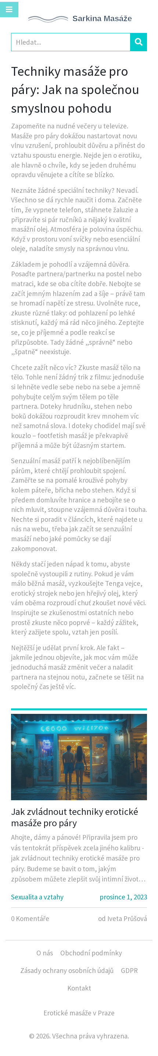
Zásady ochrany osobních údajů (67, 970)
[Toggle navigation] (9, 9)
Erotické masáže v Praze (79, 1012)
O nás (44, 952)
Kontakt (79, 988)
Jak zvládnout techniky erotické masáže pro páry (74, 817)
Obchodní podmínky (91, 952)
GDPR (129, 970)
